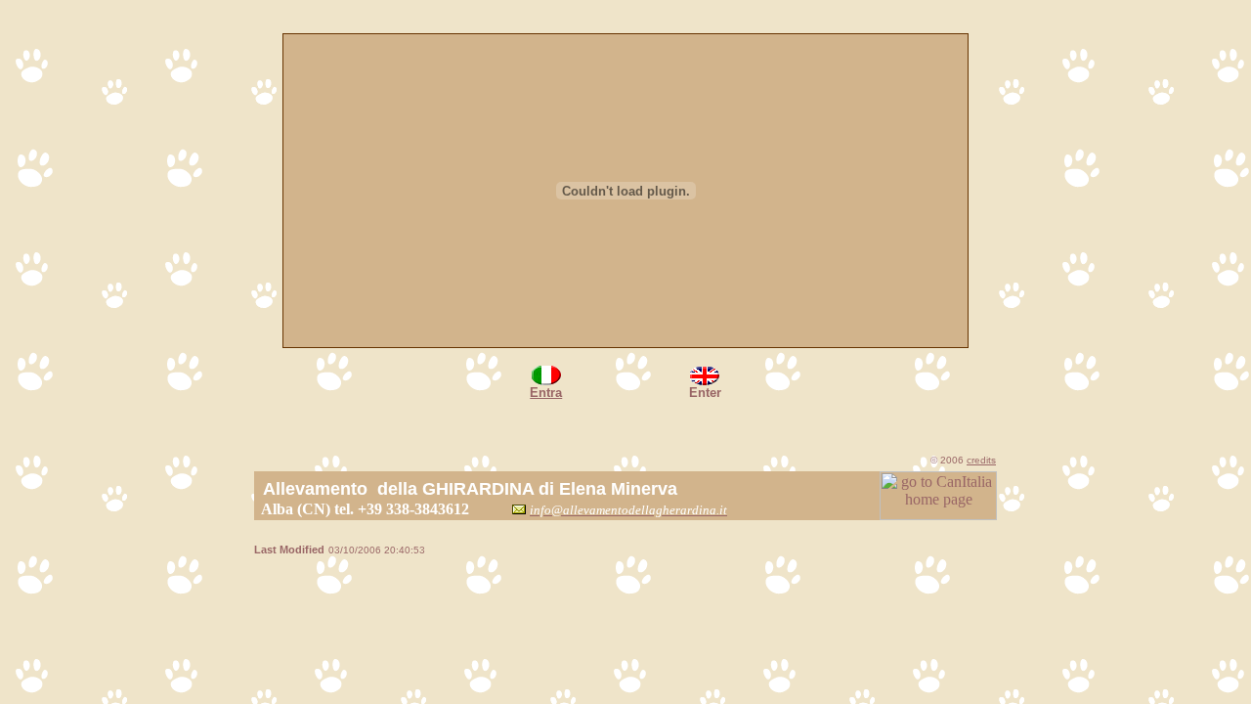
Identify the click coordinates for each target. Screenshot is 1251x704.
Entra (546, 392)
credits (981, 460)
